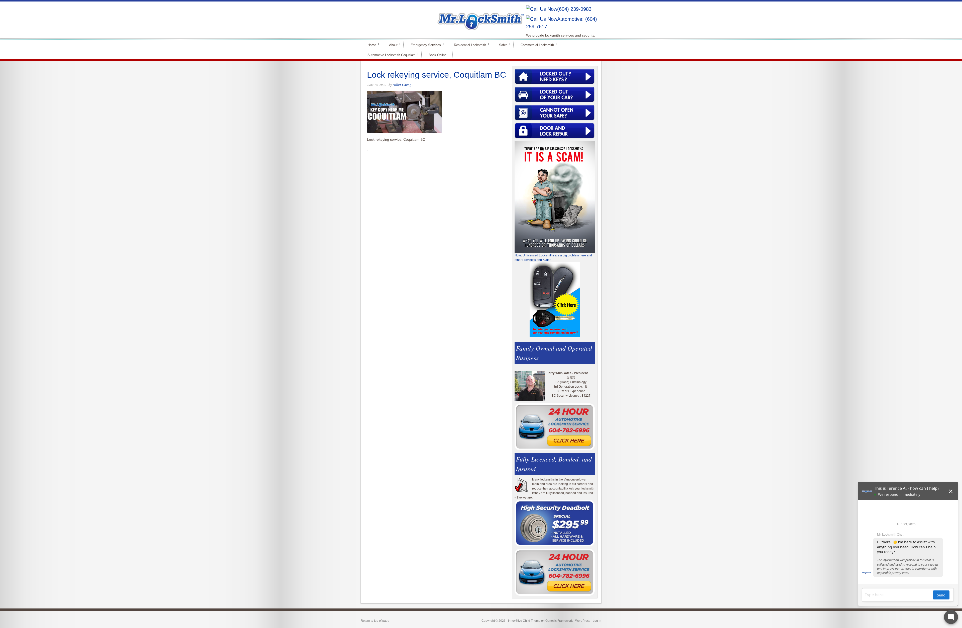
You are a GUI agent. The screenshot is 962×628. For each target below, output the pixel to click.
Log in (597, 620)
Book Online (437, 55)
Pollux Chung (402, 84)
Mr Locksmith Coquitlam (432, 17)
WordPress (582, 620)
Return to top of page (375, 620)
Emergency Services (423, 45)
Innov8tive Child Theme (524, 620)
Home (369, 45)
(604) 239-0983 (574, 9)
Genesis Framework (559, 620)
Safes (501, 45)
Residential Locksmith (468, 45)
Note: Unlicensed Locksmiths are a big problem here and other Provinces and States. (553, 258)
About (391, 45)
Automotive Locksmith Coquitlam (389, 55)
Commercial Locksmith (535, 45)
